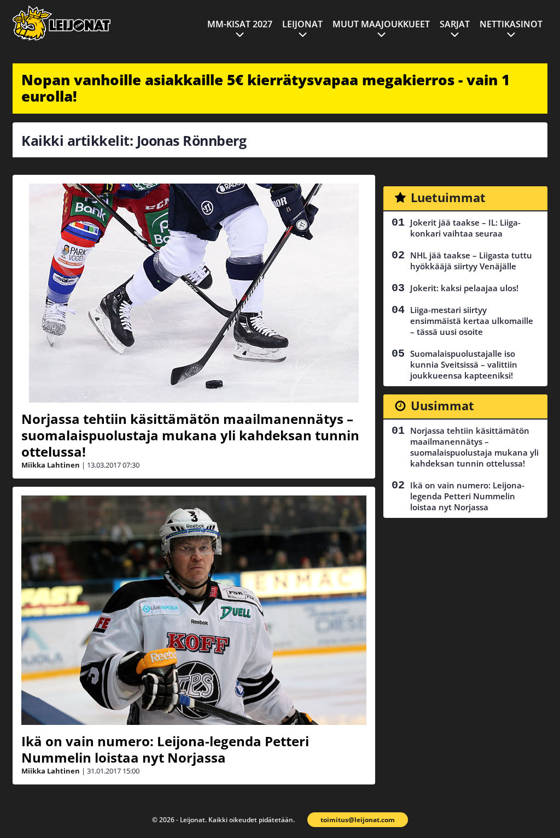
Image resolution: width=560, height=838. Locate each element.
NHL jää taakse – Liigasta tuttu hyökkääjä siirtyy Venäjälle (471, 261)
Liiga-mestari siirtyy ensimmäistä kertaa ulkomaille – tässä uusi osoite (471, 320)
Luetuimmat (448, 197)
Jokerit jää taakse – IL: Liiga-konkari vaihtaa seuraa (465, 228)
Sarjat (455, 24)
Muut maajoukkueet (381, 24)
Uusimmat (442, 405)
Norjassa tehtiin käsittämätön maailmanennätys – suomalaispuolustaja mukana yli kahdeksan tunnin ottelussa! (190, 435)
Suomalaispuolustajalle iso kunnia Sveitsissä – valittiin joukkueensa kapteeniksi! (463, 364)
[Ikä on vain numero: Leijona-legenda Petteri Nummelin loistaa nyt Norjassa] (193, 610)
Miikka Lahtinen (50, 465)
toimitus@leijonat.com (357, 819)
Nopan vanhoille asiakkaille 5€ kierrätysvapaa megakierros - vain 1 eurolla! (265, 88)
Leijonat (302, 24)
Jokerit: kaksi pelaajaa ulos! (464, 287)
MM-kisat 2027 (239, 24)
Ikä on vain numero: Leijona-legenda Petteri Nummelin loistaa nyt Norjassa (165, 749)
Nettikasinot (511, 24)
